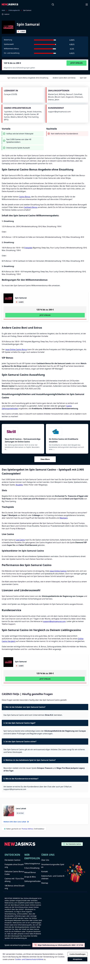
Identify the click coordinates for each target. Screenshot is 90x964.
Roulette (19, 485)
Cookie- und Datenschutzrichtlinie (29, 959)
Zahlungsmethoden (32, 881)
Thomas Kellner (27, 829)
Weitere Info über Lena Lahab (15, 822)
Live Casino (20, 540)
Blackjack (64, 518)
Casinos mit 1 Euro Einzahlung (14, 879)
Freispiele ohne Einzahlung (14, 865)
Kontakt (44, 871)
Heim (3, 10)
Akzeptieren (77, 959)
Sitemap (44, 883)
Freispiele (28, 247)
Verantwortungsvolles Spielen (52, 865)
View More (45, 459)
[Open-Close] (87, 4)
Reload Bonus (30, 872)
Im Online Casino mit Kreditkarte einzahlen (63, 440)
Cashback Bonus (30, 207)
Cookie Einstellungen (77, 954)
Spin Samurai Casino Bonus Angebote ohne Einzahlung (27, 78)
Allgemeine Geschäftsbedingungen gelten (19, 68)
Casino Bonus (24, 196)
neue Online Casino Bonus (16, 349)
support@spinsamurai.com (54, 621)
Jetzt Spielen (76, 63)
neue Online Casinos (58, 571)
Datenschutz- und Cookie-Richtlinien (52, 877)
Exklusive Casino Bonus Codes (14, 872)
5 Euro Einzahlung (31, 868)
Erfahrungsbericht (14, 10)
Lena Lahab (21, 808)
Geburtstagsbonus (32, 863)
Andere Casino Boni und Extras (64, 78)
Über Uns (45, 860)
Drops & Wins (30, 877)
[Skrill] (23, 431)
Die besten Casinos (12, 860)
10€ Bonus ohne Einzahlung (14, 887)
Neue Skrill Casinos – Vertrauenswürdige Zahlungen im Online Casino (22, 440)
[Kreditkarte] (67, 431)
